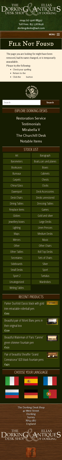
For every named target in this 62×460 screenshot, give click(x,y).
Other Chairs (45, 245)
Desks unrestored (45, 197)
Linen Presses (45, 227)
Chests (45, 179)
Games (45, 209)
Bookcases (16, 167)
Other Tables (16, 251)
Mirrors (17, 239)
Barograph (45, 155)
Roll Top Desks (45, 251)
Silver (45, 263)
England (31, 423)
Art (16, 155)
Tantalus (45, 275)
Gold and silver (45, 215)
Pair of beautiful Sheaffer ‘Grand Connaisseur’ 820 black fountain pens (24, 357)
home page (31, 73)
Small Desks (17, 269)
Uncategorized (17, 282)
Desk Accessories (45, 191)
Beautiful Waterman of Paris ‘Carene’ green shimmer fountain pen (23, 340)
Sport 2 (17, 275)
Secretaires (16, 257)
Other (17, 245)
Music (45, 239)
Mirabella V (31, 130)
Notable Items (31, 141)
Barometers (17, 161)
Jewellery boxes (17, 221)
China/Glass (17, 185)
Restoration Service (31, 118)
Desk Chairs (17, 197)
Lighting (17, 227)
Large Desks (45, 221)
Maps (17, 233)
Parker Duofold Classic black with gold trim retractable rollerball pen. (24, 306)
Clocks (45, 185)
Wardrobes (45, 282)
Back (23, 76)
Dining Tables (16, 203)
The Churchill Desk (31, 135)
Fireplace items (16, 209)
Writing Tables (17, 287)
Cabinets (45, 173)
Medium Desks (45, 233)
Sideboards (16, 263)
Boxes (45, 167)
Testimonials (31, 124)
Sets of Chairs (45, 257)
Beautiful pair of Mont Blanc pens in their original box (23, 323)
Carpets (17, 179)
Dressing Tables (45, 203)
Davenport (17, 191)
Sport (45, 269)
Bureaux (17, 173)
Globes (16, 215)
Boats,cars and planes (45, 161)
